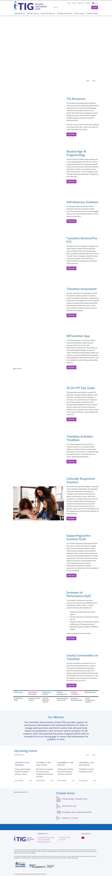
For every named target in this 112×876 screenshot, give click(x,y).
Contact (88, 3)
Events (74, 3)
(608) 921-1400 (65, 837)
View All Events (19, 754)
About (68, 3)
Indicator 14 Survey (70, 818)
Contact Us (62, 839)
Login (95, 3)
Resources (81, 3)
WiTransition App (69, 806)
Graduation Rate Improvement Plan (77, 812)
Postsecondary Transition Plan (75, 799)
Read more (72, 135)
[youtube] (82, 837)
